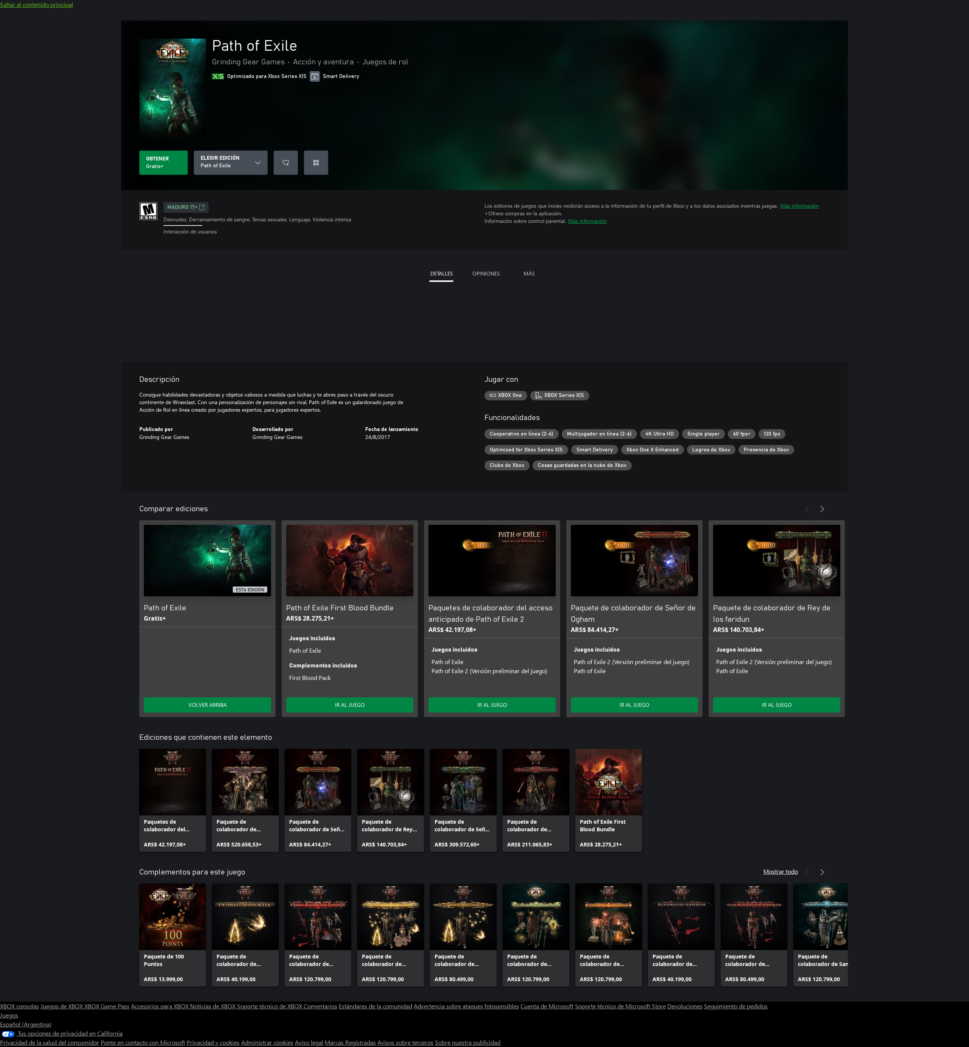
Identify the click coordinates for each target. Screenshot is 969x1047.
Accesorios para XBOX (160, 1006)
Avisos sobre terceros (405, 1042)
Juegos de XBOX (62, 1006)
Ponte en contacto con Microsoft (143, 1042)
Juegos (9, 1015)
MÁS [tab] (528, 273)
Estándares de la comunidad (375, 1006)
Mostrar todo (780, 871)
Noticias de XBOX (213, 1006)
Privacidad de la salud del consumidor (49, 1042)
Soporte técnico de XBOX (270, 1006)
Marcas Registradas (350, 1042)
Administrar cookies (267, 1042)
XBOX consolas (19, 1006)
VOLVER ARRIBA (208, 704)
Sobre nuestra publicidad (467, 1042)
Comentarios (320, 1006)
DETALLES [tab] (441, 273)
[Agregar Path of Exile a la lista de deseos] (286, 163)
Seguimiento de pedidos (736, 1006)
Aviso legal (309, 1042)
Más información (799, 205)
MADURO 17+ (182, 207)
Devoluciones (685, 1006)
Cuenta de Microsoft (546, 1006)
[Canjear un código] (316, 163)
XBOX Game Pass (106, 1006)
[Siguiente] (822, 509)
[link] (172, 800)
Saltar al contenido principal (36, 4)
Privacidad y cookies (213, 1042)
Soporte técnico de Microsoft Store (620, 1006)
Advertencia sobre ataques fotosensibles (466, 1006)
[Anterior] (807, 509)
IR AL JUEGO (350, 704)
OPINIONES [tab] (486, 273)
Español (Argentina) (25, 1024)
